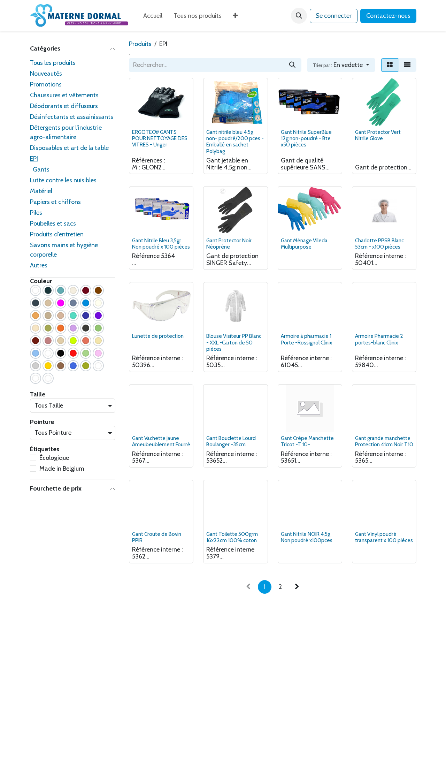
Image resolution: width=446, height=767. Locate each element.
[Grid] (390, 65)
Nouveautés (46, 73)
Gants (41, 169)
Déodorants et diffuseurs (64, 106)
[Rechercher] (292, 65)
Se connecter (334, 16)
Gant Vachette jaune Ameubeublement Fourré (161, 441)
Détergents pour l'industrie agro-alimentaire (66, 132)
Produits (140, 44)
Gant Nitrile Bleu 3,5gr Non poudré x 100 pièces (161, 243)
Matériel (41, 191)
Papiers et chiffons (55, 202)
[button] (299, 16)
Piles (36, 213)
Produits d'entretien (57, 234)
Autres (38, 265)
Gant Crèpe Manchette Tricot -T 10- (307, 441)
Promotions (46, 84)
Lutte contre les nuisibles (63, 180)
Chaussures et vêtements (64, 95)
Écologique (54, 458)
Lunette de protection (158, 336)
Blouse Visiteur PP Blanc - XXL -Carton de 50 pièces (233, 342)
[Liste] (407, 65)
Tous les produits (53, 63)
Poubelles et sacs (53, 223)
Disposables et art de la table (69, 148)
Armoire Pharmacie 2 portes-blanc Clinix (379, 339)
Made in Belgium (61, 468)
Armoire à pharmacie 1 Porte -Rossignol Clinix (306, 339)
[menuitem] (153, 15)
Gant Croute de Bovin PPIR (156, 537)
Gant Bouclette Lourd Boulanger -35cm (231, 441)
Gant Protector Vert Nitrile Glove (378, 135)
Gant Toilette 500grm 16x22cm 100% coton (232, 537)
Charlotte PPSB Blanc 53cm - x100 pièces (379, 243)
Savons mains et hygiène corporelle (64, 249)
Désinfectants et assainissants (71, 117)
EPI (34, 158)
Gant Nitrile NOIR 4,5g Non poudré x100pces (306, 537)
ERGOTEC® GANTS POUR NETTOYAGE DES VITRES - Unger (159, 138)
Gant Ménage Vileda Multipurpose (304, 243)
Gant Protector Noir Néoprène (229, 243)
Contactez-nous (388, 16)
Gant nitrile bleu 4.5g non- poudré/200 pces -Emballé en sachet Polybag (235, 141)
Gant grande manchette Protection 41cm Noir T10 (384, 441)
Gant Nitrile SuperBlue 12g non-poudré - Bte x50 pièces (306, 138)
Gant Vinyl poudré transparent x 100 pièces (384, 537)
